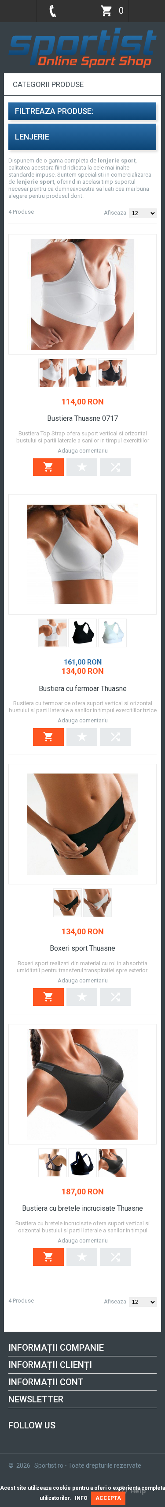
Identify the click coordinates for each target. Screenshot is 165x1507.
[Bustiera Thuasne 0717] (82, 294)
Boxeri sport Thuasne (82, 948)
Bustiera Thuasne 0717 (82, 418)
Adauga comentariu (83, 450)
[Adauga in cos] (48, 467)
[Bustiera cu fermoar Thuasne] (82, 554)
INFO (81, 1498)
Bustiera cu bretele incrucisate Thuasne (82, 1208)
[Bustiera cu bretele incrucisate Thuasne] (82, 1084)
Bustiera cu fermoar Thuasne (83, 688)
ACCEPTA (108, 1498)
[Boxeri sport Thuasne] (82, 824)
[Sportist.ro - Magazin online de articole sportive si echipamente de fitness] (82, 29)
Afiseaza (115, 212)
